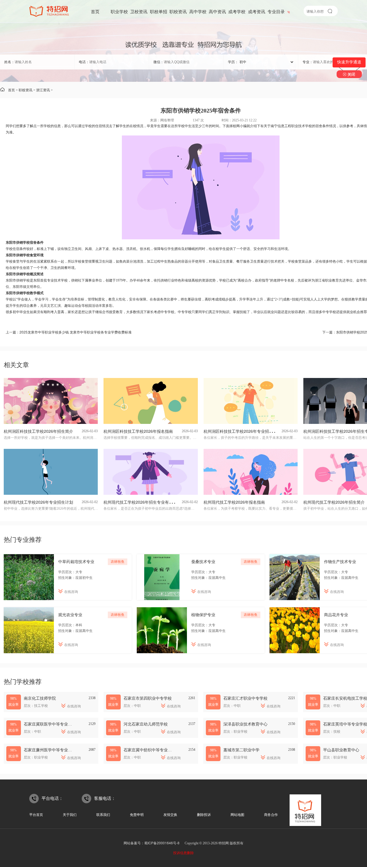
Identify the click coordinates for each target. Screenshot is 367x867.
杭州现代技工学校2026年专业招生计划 (38, 502)
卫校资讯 (138, 11)
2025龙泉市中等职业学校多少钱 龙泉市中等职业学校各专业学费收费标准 (75, 331)
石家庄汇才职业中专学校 (245, 698)
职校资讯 (178, 11)
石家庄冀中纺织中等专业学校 (150, 749)
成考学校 (236, 11)
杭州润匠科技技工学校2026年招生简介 (38, 431)
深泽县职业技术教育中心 (245, 724)
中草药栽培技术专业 (76, 561)
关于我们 (70, 814)
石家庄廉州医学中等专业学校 (50, 749)
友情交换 (170, 814)
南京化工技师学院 (40, 698)
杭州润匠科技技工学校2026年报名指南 (138, 431)
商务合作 (271, 814)
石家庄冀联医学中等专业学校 (50, 724)
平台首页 (36, 814)
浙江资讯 (43, 89)
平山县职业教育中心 (341, 749)
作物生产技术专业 (340, 561)
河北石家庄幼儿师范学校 (146, 724)
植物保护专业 (203, 614)
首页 (95, 11)
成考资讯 (256, 11)
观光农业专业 (70, 614)
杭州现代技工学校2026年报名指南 (234, 502)
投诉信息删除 (183, 852)
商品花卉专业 (336, 614)
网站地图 (237, 814)
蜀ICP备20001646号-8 (161, 842)
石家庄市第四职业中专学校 (148, 698)
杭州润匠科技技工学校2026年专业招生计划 (242, 431)
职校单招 (158, 11)
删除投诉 (204, 814)
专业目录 (276, 11)
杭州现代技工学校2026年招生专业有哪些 (140, 502)
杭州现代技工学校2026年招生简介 (334, 502)
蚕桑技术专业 (203, 561)
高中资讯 (217, 11)
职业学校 (119, 11)
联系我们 (103, 814)
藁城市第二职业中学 (241, 749)
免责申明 (137, 814)
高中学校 (197, 11)
